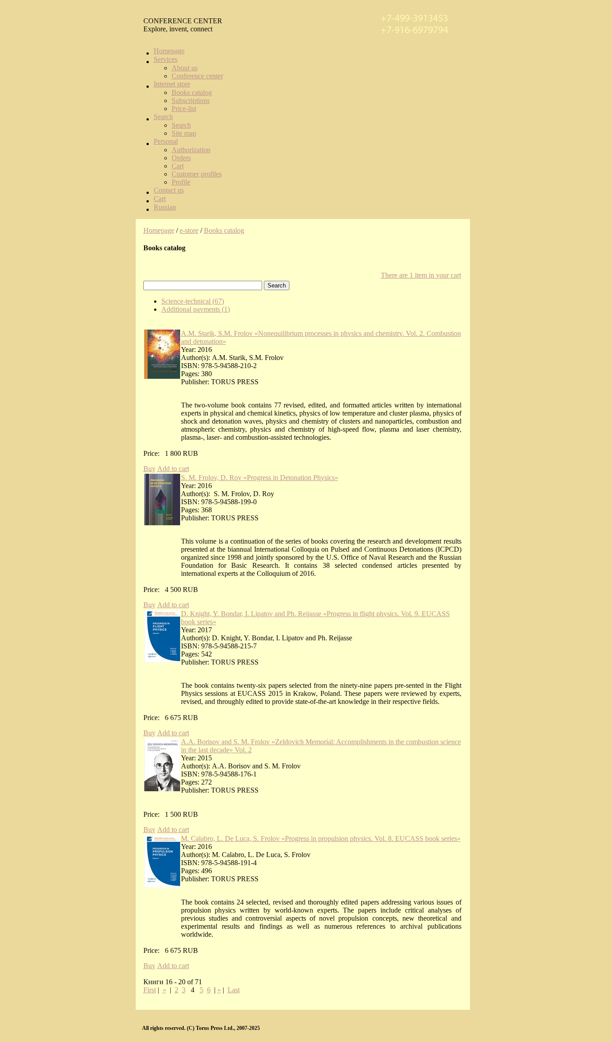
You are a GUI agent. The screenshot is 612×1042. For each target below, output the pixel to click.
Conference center (197, 76)
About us (185, 68)
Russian (165, 207)
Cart (178, 166)
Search (163, 116)
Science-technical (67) (192, 301)
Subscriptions (191, 100)
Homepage (169, 51)
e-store (189, 230)
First (149, 990)
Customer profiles (197, 174)
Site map (184, 133)
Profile (181, 182)
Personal (166, 141)
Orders (181, 158)
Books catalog (192, 92)
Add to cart (173, 468)
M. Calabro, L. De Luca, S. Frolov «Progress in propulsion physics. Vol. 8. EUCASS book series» (321, 838)
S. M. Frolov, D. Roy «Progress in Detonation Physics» (259, 477)
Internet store (172, 84)
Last (234, 990)
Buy (149, 468)
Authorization (191, 150)
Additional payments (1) (195, 309)
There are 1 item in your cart (421, 275)
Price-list (184, 108)
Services (165, 59)
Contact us (169, 190)
